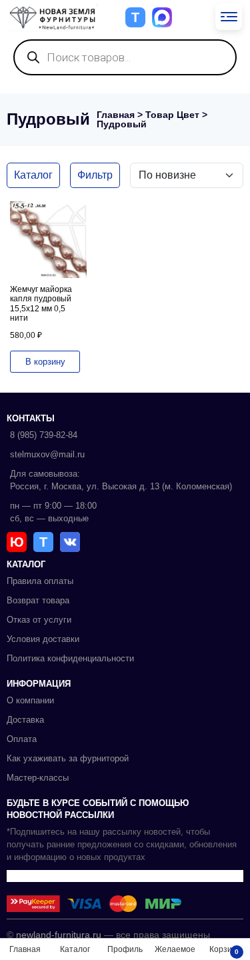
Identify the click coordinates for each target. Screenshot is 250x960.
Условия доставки (43, 639)
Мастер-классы (38, 778)
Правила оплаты (40, 581)
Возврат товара (38, 600)
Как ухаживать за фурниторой (68, 758)
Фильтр (95, 175)
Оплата (22, 739)
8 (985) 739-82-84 (43, 435)
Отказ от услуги (39, 620)
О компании (30, 700)
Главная (116, 114)
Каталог (33, 175)
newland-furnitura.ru (58, 934)
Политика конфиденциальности (70, 658)
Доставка (25, 720)
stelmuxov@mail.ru (47, 454)
